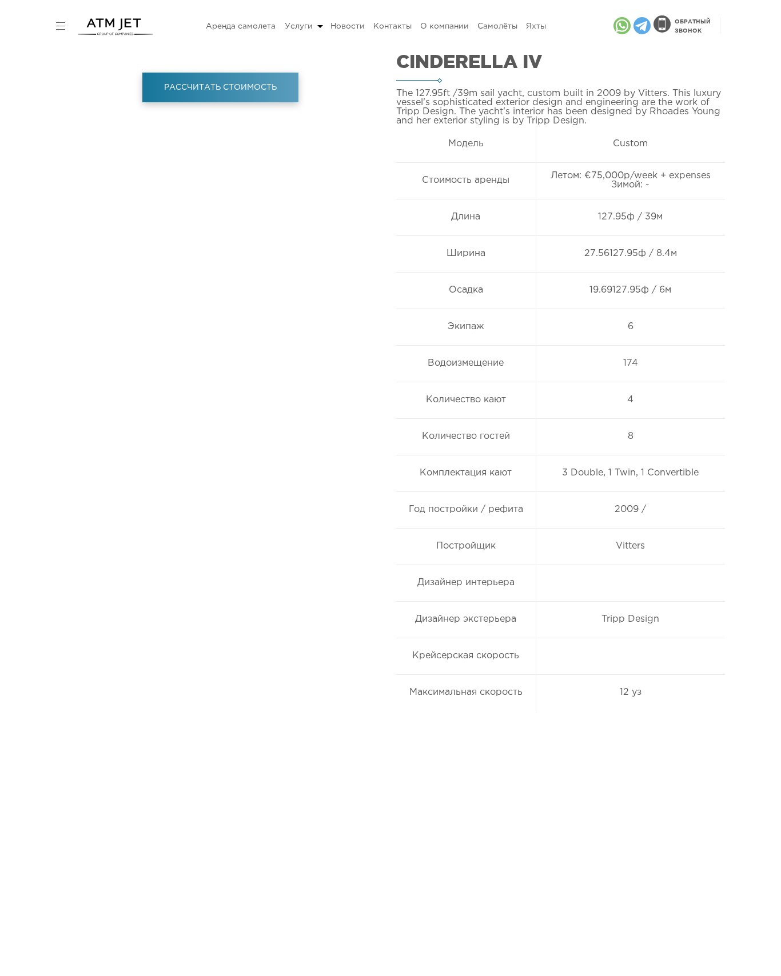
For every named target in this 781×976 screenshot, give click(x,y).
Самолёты (497, 26)
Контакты (392, 26)
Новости (347, 26)
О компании (444, 26)
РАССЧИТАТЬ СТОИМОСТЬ (220, 87)
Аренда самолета (241, 26)
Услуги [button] (299, 26)
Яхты (536, 26)
